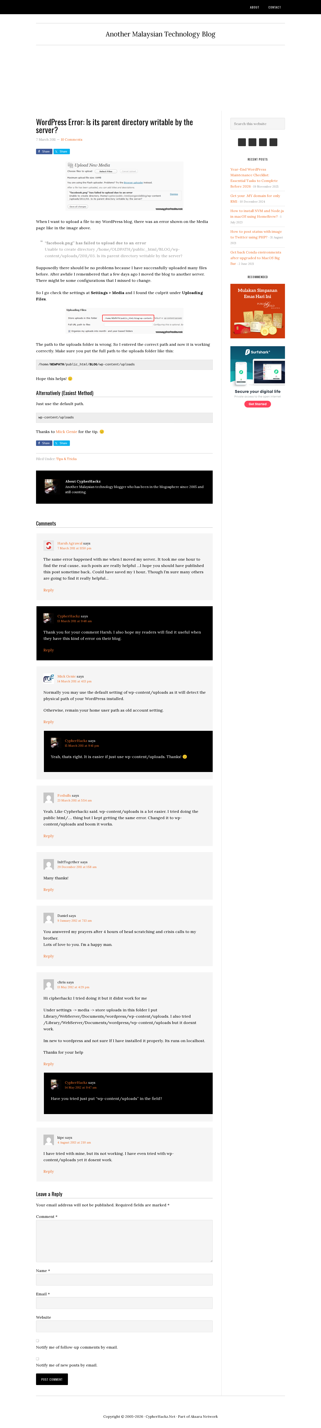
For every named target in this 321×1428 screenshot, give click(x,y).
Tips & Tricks (66, 459)
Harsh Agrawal (69, 543)
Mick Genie (66, 431)
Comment (46, 1216)
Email (43, 1293)
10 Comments (71, 139)
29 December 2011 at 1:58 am (77, 867)
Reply (48, 589)
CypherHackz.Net (71, 7)
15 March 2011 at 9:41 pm (82, 746)
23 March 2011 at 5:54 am (74, 800)
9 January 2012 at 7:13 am (74, 921)
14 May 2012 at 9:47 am (81, 1087)
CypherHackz (68, 616)
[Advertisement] (160, 78)
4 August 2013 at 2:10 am (74, 1142)
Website (43, 1317)
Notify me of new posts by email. (66, 1365)
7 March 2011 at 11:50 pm (74, 548)
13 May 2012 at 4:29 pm (73, 987)
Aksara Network (204, 1416)
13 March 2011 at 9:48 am (74, 621)
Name (43, 1270)
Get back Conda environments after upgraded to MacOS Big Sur (255, 258)
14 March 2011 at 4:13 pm (74, 681)
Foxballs (64, 795)
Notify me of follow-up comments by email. (77, 1347)
